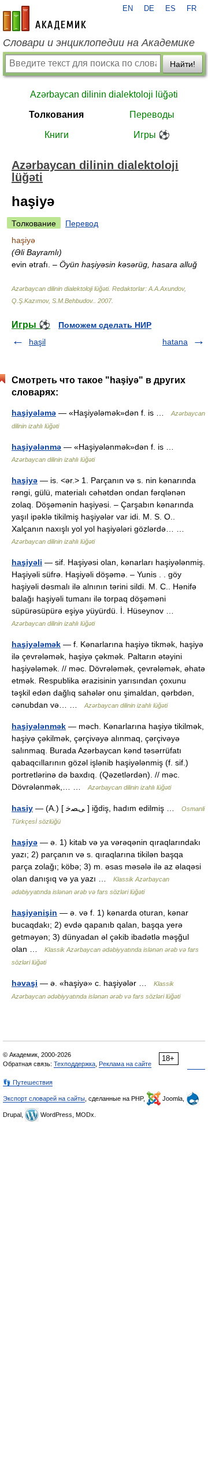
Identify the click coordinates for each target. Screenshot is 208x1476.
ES (170, 9)
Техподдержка (74, 1063)
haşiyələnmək (39, 726)
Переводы (151, 114)
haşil (37, 341)
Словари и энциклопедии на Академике (99, 42)
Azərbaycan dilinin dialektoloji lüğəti (104, 94)
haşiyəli (27, 562)
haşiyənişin (34, 912)
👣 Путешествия (28, 1082)
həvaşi (25, 983)
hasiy (22, 808)
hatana (175, 341)
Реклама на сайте (125, 1063)
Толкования (56, 114)
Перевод (81, 223)
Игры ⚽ (151, 135)
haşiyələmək (36, 644)
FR (191, 9)
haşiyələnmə (36, 446)
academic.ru (44, 18)
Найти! (182, 64)
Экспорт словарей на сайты (44, 1098)
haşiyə (25, 480)
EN (127, 9)
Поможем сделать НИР (104, 325)
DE (149, 9)
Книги (56, 135)
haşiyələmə (34, 412)
